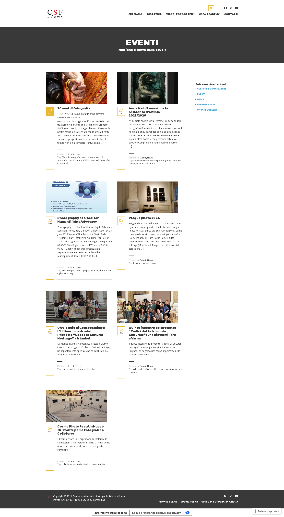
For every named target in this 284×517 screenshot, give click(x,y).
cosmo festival (80, 464)
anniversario (88, 157)
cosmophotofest (97, 464)
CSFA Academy (209, 14)
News (79, 154)
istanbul (91, 369)
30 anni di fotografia (73, 108)
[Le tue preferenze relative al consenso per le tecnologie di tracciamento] (266, 511)
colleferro (67, 464)
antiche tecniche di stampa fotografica (152, 160)
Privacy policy (168, 502)
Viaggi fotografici (180, 14)
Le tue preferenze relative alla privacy (156, 512)
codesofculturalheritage (74, 369)
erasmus (169, 369)
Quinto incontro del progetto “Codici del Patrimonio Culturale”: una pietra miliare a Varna (152, 333)
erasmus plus (69, 270)
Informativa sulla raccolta (111, 512)
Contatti (231, 14)
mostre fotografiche (79, 160)
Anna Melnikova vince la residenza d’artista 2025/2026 (148, 112)
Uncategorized (207, 110)
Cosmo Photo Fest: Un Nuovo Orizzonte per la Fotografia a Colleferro (80, 430)
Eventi (71, 154)
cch (135, 369)
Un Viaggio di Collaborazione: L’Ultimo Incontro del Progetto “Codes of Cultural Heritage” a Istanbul (81, 333)
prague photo (149, 263)
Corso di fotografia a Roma (219, 502)
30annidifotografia (71, 157)
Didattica (154, 14)
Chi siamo (135, 14)
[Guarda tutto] (76, 88)
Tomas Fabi (99, 499)
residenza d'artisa (145, 163)
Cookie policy (189, 502)
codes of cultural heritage (151, 369)
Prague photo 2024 (144, 218)
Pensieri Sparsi (206, 105)
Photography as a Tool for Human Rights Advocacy (78, 219)
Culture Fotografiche (211, 89)
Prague (137, 263)
